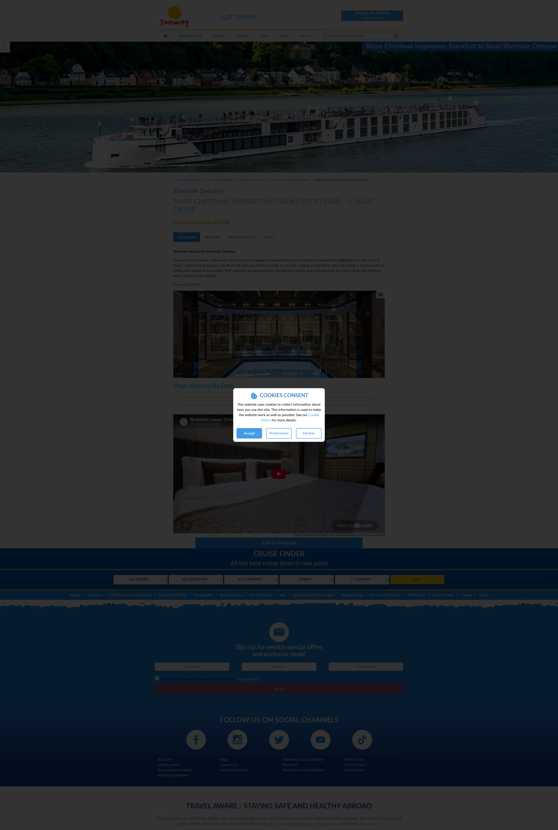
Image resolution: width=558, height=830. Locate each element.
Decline (309, 433)
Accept (249, 433)
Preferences (279, 433)
